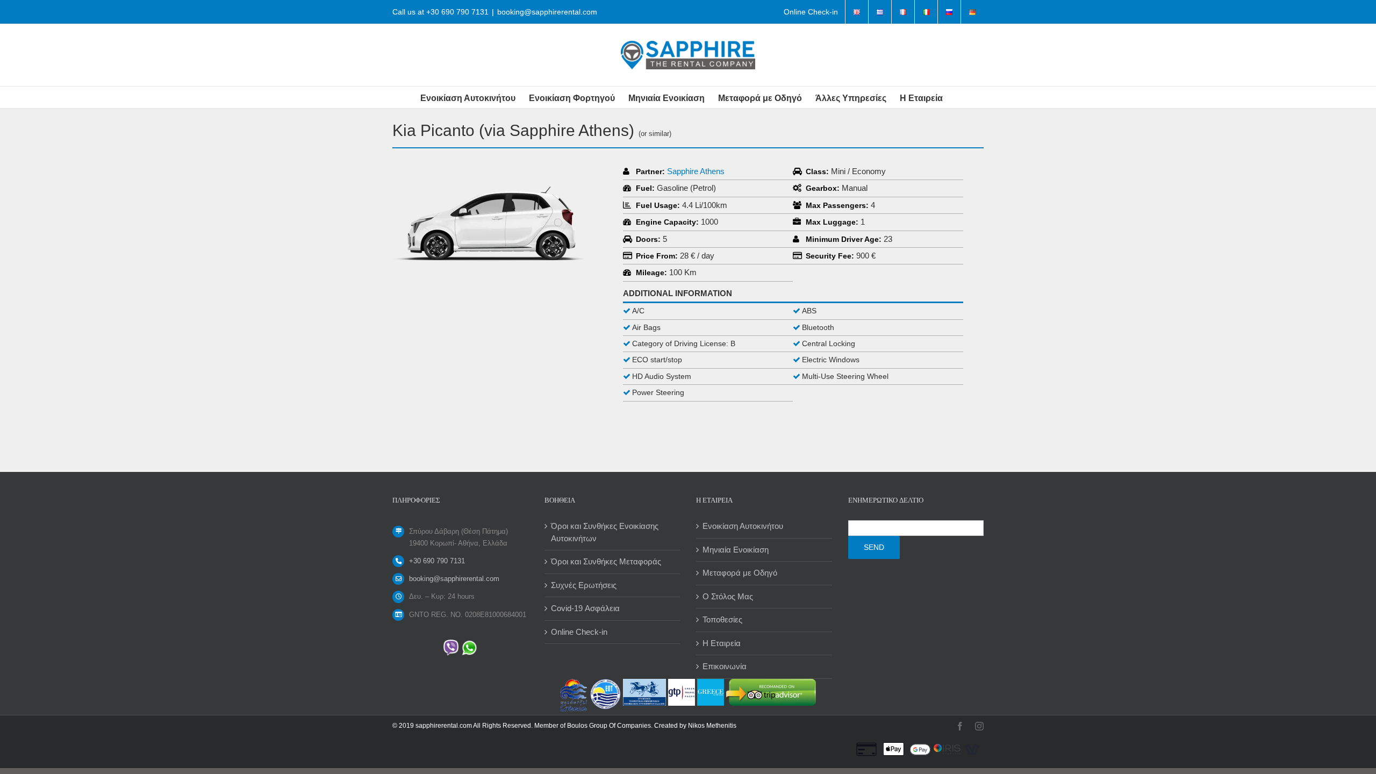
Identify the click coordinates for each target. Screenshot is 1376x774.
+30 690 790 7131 (457, 12)
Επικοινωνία (725, 666)
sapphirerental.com (443, 725)
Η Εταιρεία (722, 643)
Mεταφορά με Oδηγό (740, 572)
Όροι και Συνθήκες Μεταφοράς (606, 561)
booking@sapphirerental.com (547, 12)
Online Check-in (579, 631)
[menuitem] (811, 12)
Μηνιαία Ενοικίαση (736, 549)
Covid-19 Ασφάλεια (585, 608)
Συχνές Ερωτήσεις (584, 585)
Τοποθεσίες (722, 619)
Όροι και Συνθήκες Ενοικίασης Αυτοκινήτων (604, 532)
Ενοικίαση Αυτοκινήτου (743, 526)
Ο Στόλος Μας (728, 596)
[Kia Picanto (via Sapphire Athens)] (489, 169)
